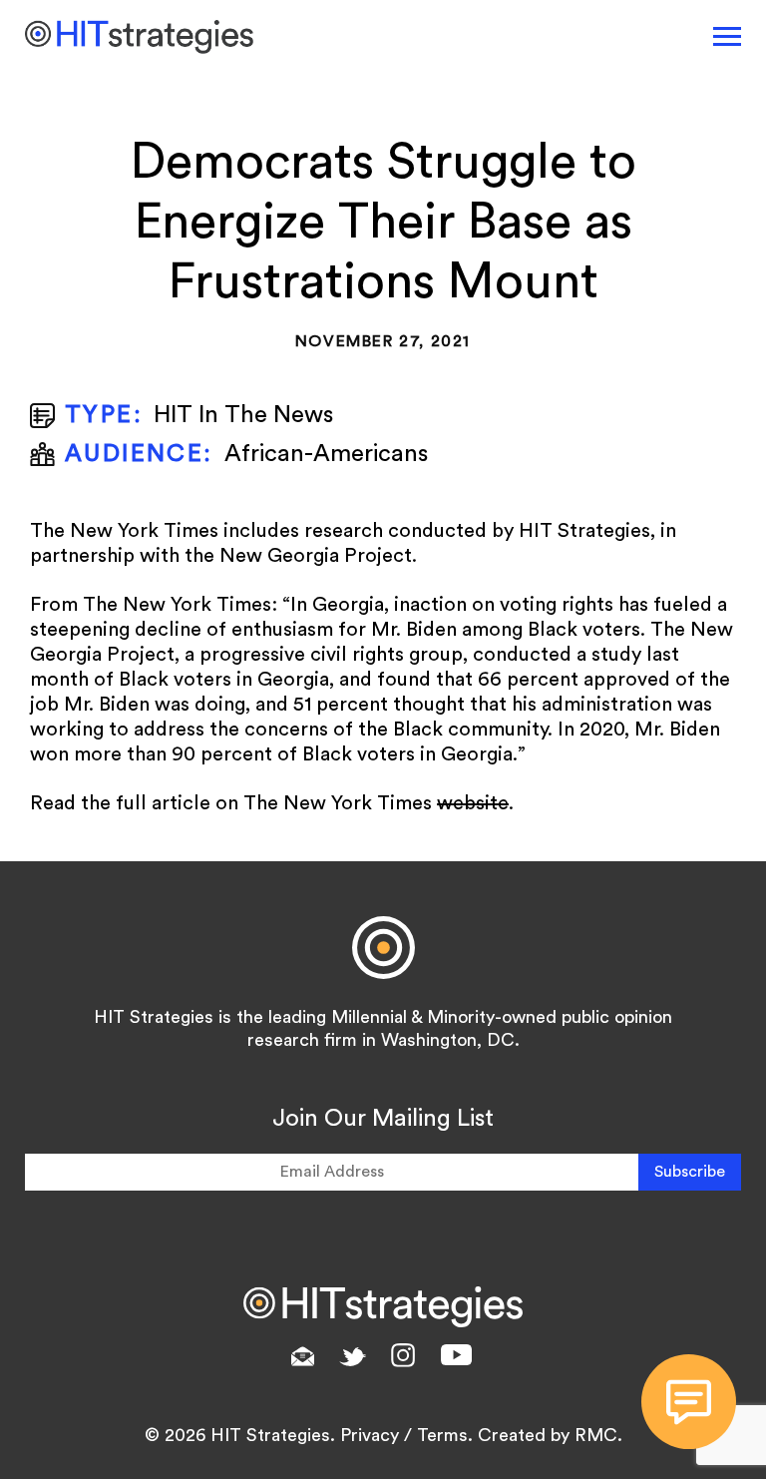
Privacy (369, 1435)
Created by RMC (547, 1435)
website (473, 803)
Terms (442, 1435)
